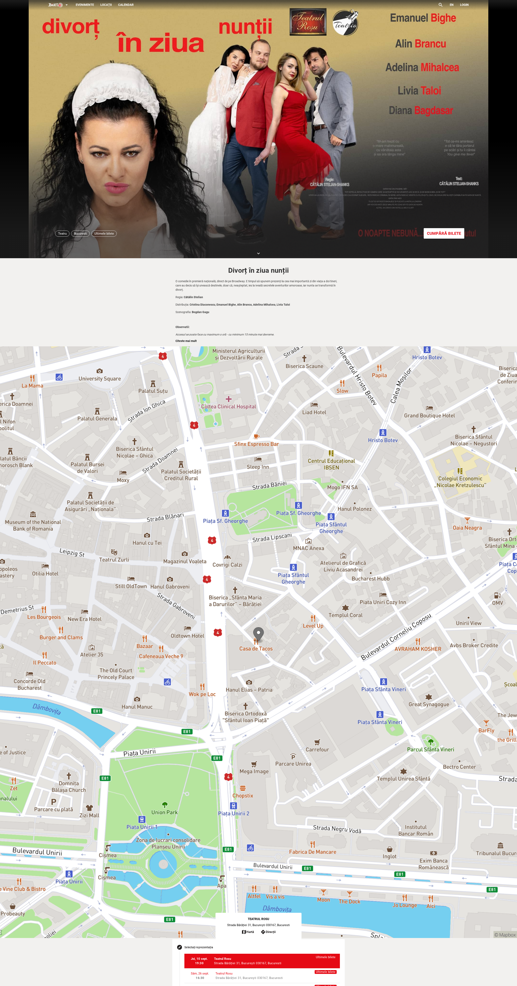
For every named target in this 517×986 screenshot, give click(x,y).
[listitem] (262, 961)
